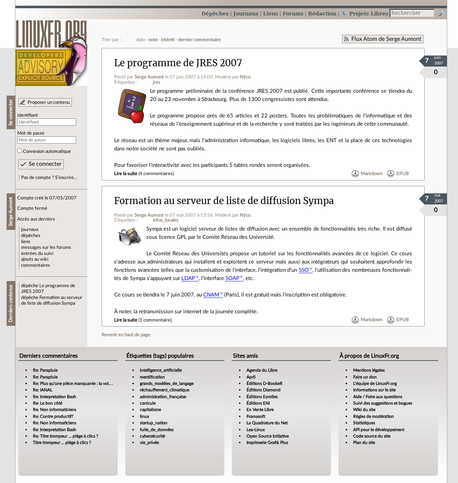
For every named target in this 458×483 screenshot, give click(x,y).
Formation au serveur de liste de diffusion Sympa (224, 201)
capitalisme (150, 409)
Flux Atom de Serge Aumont (386, 39)
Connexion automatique (47, 151)
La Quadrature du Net (267, 423)
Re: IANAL (42, 390)
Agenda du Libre (262, 370)
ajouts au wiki (34, 259)
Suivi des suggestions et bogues (382, 403)
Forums (293, 13)
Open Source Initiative (268, 436)
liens (25, 242)
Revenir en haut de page (126, 335)
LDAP (188, 278)
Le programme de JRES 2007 (178, 63)
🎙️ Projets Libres (364, 13)
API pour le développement (378, 430)
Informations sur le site (374, 390)
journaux (29, 229)
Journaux (245, 13)
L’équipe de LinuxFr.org (375, 383)
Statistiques (364, 423)
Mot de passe (30, 133)
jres (156, 82)
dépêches (30, 235)
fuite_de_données (157, 430)
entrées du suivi (37, 253)
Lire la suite (125, 174)
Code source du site (371, 436)
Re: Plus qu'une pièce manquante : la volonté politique (84, 383)
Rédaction (322, 13)
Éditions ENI (258, 403)
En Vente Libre (260, 409)
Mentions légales (369, 370)
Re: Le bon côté (47, 403)
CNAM (211, 295)
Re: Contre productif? (53, 416)
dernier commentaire (199, 40)
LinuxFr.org (51, 49)
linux (144, 416)
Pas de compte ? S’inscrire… (49, 177)
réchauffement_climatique (164, 390)
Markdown (372, 174)
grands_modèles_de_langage (167, 383)
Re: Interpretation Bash (54, 397)
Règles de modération (373, 416)
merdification (152, 377)
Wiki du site (364, 409)
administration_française (163, 397)
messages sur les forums (46, 247)
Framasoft (256, 416)
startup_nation (153, 423)
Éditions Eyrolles (262, 397)
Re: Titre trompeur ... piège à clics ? (65, 436)
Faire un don (365, 377)
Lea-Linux (256, 430)
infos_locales (166, 220)
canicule (148, 403)
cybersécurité (152, 436)
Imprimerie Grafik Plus (267, 442)
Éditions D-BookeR (265, 383)
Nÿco (245, 77)
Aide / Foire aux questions (377, 397)
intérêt (168, 40)
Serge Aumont (149, 77)
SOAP (232, 278)
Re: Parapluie (45, 370)
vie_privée (149, 442)
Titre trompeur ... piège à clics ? (62, 442)
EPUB (402, 174)
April (251, 377)
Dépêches (215, 13)
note (153, 40)
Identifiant (27, 115)
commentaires (35, 265)
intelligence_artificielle (161, 370)
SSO (304, 270)
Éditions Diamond (264, 390)
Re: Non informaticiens (54, 409)
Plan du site (364, 442)
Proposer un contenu (49, 102)
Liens (270, 13)
